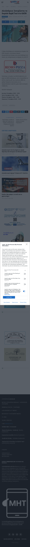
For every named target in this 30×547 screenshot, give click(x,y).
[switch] (24, 274)
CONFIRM (9, 297)
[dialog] (15, 273)
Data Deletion (7, 302)
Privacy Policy (23, 302)
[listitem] (15, 270)
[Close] (27, 244)
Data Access (15, 302)
